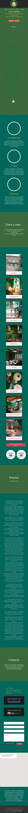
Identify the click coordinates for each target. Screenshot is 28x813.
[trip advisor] (14, 715)
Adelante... (14, 26)
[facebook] (14, 704)
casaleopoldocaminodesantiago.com (14, 690)
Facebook (15, 810)
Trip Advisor (20, 810)
